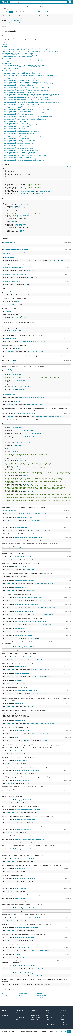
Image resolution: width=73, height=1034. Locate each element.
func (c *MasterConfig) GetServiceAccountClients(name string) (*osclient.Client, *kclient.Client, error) (31, 102)
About (47, 1010)
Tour (17, 1015)
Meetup (62, 1022)
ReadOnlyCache (30, 436)
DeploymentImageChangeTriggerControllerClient (30, 621)
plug (14, 451)
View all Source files (65, 989)
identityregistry (19, 386)
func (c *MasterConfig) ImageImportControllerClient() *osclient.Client (23, 106)
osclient (27, 491)
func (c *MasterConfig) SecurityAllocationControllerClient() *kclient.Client (24, 159)
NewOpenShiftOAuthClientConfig (24, 413)
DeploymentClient (21, 587)
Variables (4, 46)
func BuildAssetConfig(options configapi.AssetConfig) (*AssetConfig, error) (24, 65)
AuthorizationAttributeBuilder (36, 433)
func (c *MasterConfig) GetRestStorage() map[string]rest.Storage (21, 101)
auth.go (4, 997)
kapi (15, 206)
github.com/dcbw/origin (18, 6)
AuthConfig (8, 370)
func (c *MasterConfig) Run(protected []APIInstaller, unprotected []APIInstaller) (25, 119)
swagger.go (40, 997)
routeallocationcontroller (33, 723)
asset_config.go (6, 995)
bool (20, 245)
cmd (31, 6)
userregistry (17, 384)
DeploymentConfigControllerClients (26, 604)
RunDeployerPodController (23, 800)
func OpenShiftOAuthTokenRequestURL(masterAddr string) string (19, 55)
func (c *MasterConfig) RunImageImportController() (18, 138)
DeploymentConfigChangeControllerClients (28, 597)
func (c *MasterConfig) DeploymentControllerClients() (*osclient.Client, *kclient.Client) (27, 97)
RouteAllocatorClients (22, 730)
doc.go (21, 997)
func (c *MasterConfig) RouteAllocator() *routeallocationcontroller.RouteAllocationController (29, 116)
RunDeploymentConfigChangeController (27, 809)
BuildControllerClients (22, 527)
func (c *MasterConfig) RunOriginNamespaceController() (19, 140)
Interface (22, 445)
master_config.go (41, 995)
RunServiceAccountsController (25, 937)
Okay (69, 1031)
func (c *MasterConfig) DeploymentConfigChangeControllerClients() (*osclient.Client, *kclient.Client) (31, 94)
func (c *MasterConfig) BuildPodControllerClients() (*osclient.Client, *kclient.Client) (26, 87)
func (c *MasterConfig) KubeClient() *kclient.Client (17, 111)
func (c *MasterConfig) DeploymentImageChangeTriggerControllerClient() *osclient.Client (28, 99)
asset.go (4, 993)
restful (19, 294)
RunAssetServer (20, 751)
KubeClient (18, 680)
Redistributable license (28, 15)
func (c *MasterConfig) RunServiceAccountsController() (19, 154)
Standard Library (35, 1012)
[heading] (6, 2)
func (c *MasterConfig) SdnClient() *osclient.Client (17, 157)
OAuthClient (27, 204)
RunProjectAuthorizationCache (25, 878)
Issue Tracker (49, 1017)
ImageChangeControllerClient (24, 647)
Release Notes (49, 1019)
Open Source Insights (15, 22)
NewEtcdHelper (9, 257)
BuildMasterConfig (10, 510)
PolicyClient (19, 703)
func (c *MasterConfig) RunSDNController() (16, 147)
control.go (22, 995)
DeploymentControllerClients (24, 611)
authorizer (25, 432)
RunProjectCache (20, 888)
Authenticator (50, 245)
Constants (4, 44)
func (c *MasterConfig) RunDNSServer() (15, 128)
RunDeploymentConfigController (25, 819)
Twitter (62, 1012)
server (35, 6)
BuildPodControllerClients (23, 557)
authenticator (25, 430)
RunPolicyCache (20, 868)
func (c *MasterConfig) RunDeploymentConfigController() (19, 133)
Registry (8, 253)
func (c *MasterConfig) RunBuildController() (16, 123)
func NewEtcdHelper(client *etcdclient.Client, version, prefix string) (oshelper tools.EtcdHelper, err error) (30, 51)
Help (17, 1019)
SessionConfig (36, 245)
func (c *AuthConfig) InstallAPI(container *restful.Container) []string (22, 73)
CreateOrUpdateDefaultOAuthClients (16, 249)
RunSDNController (21, 898)
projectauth (23, 437)
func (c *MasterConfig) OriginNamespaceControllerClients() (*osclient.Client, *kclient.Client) (29, 113)
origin (40, 6)
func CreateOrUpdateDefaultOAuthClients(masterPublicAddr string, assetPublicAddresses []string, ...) (29, 49)
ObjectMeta (19, 206)
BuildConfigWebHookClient (23, 517)
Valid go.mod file (14, 15)
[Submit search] (66, 2)
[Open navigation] (69, 2)
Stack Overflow (20, 1017)
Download (48, 1012)
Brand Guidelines (50, 1022)
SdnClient (18, 954)
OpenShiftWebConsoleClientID (20, 207)
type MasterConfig (7, 77)
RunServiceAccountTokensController (26, 927)
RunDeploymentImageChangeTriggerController (29, 839)
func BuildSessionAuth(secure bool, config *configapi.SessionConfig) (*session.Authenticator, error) (29, 48)
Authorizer (31, 432)
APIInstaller (8, 311)
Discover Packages (6, 6)
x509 (18, 380)
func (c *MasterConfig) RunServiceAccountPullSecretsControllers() (22, 150)
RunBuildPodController (22, 780)
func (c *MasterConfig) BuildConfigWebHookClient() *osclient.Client (22, 80)
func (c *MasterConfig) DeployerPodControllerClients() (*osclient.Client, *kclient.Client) (27, 90)
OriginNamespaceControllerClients (26, 690)
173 (46, 11)
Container (24, 294)
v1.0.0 (5, 11)
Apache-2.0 (37, 11)
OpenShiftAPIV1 (40, 193)
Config (28, 475)
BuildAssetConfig (10, 338)
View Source (68, 166)
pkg (27, 6)
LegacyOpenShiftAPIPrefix (27, 191)
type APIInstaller (6, 61)
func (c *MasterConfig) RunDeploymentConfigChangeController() (21, 131)
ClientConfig (57, 416)
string (36, 252)
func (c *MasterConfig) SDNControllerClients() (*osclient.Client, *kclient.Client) (25, 155)
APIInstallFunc (9, 292)
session (44, 245)
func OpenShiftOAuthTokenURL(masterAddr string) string (17, 56)
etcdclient (21, 260)
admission (17, 445)
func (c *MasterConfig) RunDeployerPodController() (18, 130)
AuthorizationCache (32, 437)
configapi (29, 245)
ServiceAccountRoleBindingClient (25, 973)
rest (33, 631)
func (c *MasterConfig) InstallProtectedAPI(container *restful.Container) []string (25, 107)
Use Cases (4, 1012)
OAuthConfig (18, 374)
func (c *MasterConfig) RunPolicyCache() (15, 142)
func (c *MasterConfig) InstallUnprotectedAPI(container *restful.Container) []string (26, 109)
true (21, 231)
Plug (17, 451)
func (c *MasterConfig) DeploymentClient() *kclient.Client (19, 92)
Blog (47, 1015)
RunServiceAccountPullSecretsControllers (28, 918)
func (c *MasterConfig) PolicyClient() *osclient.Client (18, 114)
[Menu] (36, 26)
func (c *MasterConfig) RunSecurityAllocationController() (19, 148)
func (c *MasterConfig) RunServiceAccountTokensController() (20, 152)
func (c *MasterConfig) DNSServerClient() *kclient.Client (19, 89)
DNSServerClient (20, 566)
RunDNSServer (20, 790)
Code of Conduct (50, 1024)
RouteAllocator (20, 720)
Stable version (54, 15)
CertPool (22, 380)
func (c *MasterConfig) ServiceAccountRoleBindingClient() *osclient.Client (24, 160)
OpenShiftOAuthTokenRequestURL (16, 274)
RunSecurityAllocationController (25, 908)
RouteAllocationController (48, 723)
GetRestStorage (20, 628)
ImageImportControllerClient (24, 657)
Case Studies (5, 1015)
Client (26, 260)
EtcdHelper (54, 260)
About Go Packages (35, 1017)
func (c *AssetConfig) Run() (11, 68)
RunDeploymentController (23, 829)
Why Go (4, 1010)
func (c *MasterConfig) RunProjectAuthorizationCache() (19, 143)
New (15, 210)
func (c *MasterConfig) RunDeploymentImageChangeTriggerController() (23, 136)
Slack (61, 1017)
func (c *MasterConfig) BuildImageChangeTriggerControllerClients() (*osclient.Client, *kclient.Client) (31, 84)
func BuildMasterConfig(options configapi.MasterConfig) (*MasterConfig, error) (25, 78)
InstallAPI (18, 301)
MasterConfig (28, 397)
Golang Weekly (63, 1024)
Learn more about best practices (17, 18)
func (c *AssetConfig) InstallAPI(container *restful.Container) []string (22, 67)
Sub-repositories (35, 1015)
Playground (19, 1012)
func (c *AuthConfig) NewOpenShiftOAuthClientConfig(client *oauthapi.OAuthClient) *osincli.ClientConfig (32, 75)
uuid (13, 210)
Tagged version (43, 15)
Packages (34, 1010)
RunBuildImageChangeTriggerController (27, 770)
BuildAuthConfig (10, 394)
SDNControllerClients (22, 947)
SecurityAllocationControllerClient (26, 966)
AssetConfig (9, 326)
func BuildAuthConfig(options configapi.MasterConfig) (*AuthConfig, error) (24, 72)
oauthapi (21, 204)
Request (32, 430)
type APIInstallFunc (7, 58)
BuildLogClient (19, 547)
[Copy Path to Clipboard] (42, 6)
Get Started (19, 1010)
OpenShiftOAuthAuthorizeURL (14, 267)
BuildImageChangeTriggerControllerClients (28, 537)
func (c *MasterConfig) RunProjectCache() (15, 145)
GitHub (62, 1015)
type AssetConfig (6, 63)
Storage (36, 631)
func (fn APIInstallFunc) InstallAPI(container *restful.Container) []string (23, 60)
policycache (23, 436)
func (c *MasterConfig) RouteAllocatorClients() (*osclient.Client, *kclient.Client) (25, 118)
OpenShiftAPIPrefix (26, 193)
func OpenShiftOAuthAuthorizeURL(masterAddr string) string (18, 53)
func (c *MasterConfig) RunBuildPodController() (17, 126)
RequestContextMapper (25, 442)
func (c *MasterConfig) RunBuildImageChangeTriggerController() (21, 125)
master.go (39, 993)
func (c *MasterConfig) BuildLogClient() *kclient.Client (18, 85)
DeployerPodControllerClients (24, 580)
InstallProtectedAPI (21, 666)
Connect (63, 1010)
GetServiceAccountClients (23, 635)
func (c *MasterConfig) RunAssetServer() (15, 121)
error (57, 245)
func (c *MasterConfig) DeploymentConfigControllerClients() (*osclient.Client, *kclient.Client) (29, 96)
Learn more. (62, 1031)
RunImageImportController (23, 849)
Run (15, 360)
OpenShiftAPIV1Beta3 (45, 191)
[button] (9, 15)
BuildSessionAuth (10, 242)
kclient (19, 460)
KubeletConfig (25, 460)
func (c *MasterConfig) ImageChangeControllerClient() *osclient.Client (23, 104)
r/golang (62, 1019)
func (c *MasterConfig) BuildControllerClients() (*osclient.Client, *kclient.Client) (25, 82)
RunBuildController (21, 760)
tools (49, 260)
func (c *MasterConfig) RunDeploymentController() (18, 135)
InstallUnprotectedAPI (22, 673)
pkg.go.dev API (34, 1019)
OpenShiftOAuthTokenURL (13, 281)
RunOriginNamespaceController (25, 858)
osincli (51, 416)
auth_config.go (23, 993)
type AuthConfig (6, 70)
